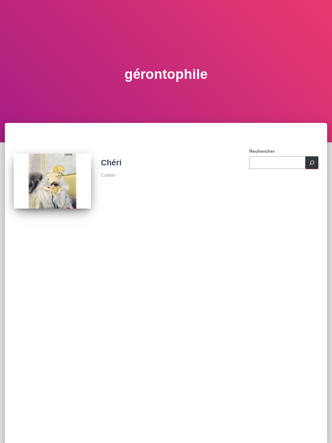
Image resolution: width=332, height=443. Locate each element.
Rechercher (262, 151)
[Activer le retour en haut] (319, 430)
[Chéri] (52, 181)
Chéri (111, 162)
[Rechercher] (311, 162)
